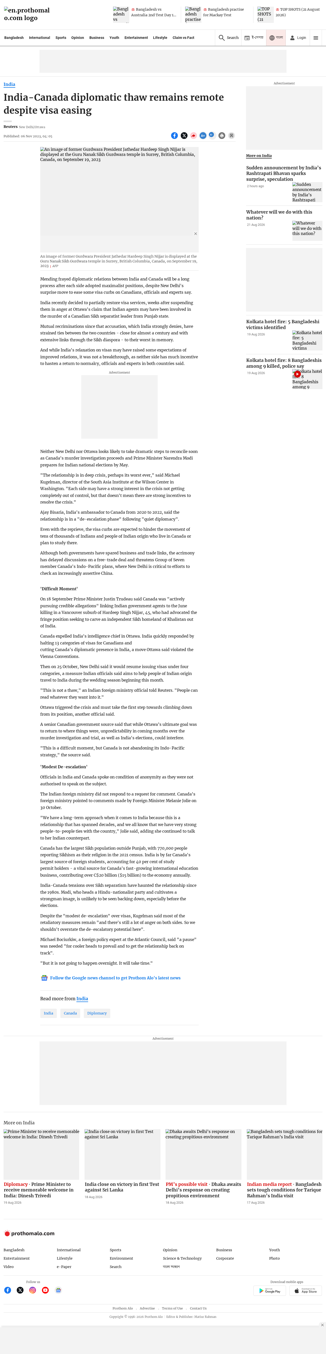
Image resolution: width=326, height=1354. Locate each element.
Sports (61, 38)
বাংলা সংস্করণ (171, 1266)
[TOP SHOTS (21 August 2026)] (265, 15)
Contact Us (198, 1308)
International (39, 38)
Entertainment (136, 38)
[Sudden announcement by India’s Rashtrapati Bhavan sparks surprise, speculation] (307, 192)
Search (115, 1266)
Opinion (77, 38)
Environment (121, 1258)
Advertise (147, 1308)
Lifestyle (160, 38)
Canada (70, 1013)
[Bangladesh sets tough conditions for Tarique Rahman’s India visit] (285, 1154)
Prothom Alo (123, 1308)
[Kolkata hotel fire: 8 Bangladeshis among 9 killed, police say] (307, 379)
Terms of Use (172, 1308)
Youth (114, 38)
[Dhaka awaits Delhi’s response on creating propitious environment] (203, 1154)
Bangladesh (14, 38)
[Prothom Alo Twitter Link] (22, 1291)
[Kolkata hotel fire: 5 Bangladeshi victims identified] (307, 340)
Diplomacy (97, 1013)
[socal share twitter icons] (184, 138)
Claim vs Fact (183, 38)
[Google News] (58, 1291)
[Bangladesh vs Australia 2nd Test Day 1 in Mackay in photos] (121, 15)
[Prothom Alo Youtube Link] (47, 1291)
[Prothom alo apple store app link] (305, 1291)
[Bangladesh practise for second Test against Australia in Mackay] (193, 15)
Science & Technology (182, 1258)
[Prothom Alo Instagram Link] (35, 1291)
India (9, 84)
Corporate (225, 1258)
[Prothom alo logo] (29, 1235)
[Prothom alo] (28, 15)
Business (96, 38)
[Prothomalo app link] (269, 1291)
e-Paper (64, 1266)
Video (9, 1266)
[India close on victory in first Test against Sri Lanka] (122, 1154)
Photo (274, 1258)
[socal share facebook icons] (175, 138)
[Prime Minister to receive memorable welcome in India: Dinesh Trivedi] (41, 1154)
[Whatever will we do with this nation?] (307, 231)
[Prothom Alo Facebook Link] (10, 1291)
